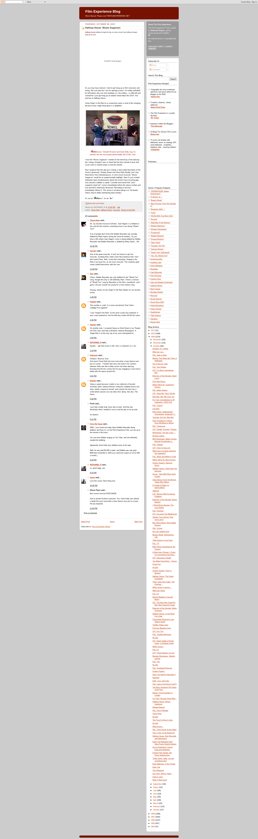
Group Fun (157, 564)
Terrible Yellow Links (160, 625)
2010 (153, 334)
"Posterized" (155, 233)
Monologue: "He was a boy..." (164, 433)
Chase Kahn (95, 220)
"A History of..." (156, 197)
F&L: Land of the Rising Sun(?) (165, 684)
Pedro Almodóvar (157, 306)
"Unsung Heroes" (157, 249)
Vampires (154, 319)
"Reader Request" (157, 236)
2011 (153, 330)
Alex (92, 274)
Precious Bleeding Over (162, 628)
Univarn (93, 251)
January (156, 810)
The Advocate (156, 126)
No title (155, 568)
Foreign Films (155, 279)
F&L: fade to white (160, 355)
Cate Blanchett (156, 272)
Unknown (94, 355)
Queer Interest (156, 309)
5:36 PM (93, 399)
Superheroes (155, 312)
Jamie (92, 478)
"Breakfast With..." (157, 209)
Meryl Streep (155, 289)
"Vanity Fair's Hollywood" (160, 253)
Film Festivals (155, 276)
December (157, 340)
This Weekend (158, 770)
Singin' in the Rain (128, 210)
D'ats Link (156, 767)
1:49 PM (93, 297)
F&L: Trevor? (158, 406)
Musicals (153, 296)
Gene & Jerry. (158, 777)
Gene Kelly (95, 210)
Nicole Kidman (156, 299)
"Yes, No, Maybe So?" (159, 256)
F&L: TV (156, 544)
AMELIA (156, 491)
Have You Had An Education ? (164, 675)
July (155, 790)
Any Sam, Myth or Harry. (162, 774)
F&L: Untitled (158, 445)
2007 (153, 817)
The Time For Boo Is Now (163, 720)
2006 (153, 820)
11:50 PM (93, 508)
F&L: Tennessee (159, 426)
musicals (116, 210)
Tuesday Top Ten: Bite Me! (163, 417)
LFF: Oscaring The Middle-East (165, 514)
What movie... (158, 727)
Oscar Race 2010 (157, 302)
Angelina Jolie (155, 262)
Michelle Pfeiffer (156, 292)
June (155, 794)
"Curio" (153, 213)
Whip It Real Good (160, 780)
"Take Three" (155, 243)
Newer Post (85, 522)
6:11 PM (93, 419)
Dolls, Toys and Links (161, 681)
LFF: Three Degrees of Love (163, 653)
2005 (153, 823)
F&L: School (157, 528)
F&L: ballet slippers (160, 390)
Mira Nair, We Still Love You (163, 397)
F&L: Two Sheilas (159, 367)
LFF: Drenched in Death (162, 558)
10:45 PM (93, 486)
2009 (153, 337)
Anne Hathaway (156, 266)
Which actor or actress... (162, 587)
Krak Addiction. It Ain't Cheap (164, 764)
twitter (160, 46)
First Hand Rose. (159, 382)
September (157, 784)
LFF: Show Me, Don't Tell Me (164, 394)
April (155, 800)
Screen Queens (159, 671)
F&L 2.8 (156, 594)
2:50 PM (93, 338)
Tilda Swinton (155, 315)
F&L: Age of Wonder (160, 711)
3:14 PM (93, 351)
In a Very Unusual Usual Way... (165, 699)
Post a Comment (90, 513)
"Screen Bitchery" (157, 239)
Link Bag (156, 409)
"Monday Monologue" (158, 229)
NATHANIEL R (95, 343)
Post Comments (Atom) (101, 527)
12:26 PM (93, 246)
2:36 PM (93, 320)
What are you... (158, 352)
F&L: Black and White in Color (164, 457)
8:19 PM (93, 460)
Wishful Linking (158, 436)
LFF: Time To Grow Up (161, 448)
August (156, 787)
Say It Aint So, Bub (160, 364)
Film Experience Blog (102, 11)
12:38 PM (93, 269)
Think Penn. (157, 714)
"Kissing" (153, 219)
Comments (155, 70)
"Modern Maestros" (157, 226)
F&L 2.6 (156, 650)
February (156, 807)
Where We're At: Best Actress (164, 460)
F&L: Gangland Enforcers (162, 668)
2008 (153, 814)
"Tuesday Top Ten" (157, 246)
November (157, 343)
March (155, 803)
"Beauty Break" (156, 200)
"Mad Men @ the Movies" (160, 223)
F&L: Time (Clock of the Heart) (164, 730)
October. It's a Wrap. (161, 349)
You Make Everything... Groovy (165, 561)
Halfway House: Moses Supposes (102, 28)
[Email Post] (118, 207)
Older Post (138, 522)
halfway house (106, 210)
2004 (153, 827)
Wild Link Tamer (159, 591)
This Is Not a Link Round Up (164, 733)
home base (152, 46)
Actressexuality (156, 259)
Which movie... (158, 647)
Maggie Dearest (159, 707)
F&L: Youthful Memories (162, 635)
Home (112, 522)
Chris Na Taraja (96, 424)
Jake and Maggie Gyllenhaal (161, 282)
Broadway (154, 269)
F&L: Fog (156, 662)
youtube (168, 46)
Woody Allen (155, 322)
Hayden (93, 325)
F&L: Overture (158, 511)
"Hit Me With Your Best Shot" (161, 216)
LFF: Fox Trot (158, 631)
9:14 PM (93, 473)
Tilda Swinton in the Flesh (163, 540)
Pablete (93, 302)
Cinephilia (155, 150)
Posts (153, 65)
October (156, 346)
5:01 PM (93, 376)
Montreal (156, 678)
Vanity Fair (155, 97)
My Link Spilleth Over (161, 532)
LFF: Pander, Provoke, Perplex (165, 429)
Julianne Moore (156, 286)
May (155, 797)
